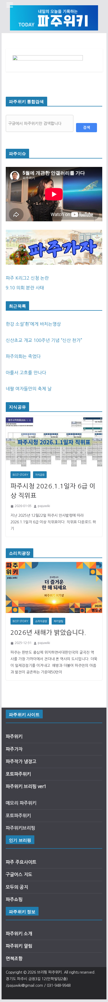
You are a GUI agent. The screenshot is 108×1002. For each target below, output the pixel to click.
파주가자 (14, 749)
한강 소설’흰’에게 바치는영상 (33, 324)
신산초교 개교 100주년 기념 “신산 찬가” (44, 340)
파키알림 (58, 621)
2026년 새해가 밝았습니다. (48, 632)
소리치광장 (41, 621)
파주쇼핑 (14, 899)
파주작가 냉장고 (21, 761)
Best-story (20, 474)
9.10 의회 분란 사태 (25, 287)
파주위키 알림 (19, 946)
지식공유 (40, 474)
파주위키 (14, 736)
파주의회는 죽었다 (23, 356)
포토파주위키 (18, 774)
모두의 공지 (17, 887)
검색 (86, 127)
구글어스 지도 (19, 874)
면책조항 (14, 958)
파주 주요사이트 (21, 862)
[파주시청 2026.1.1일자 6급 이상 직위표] (54, 441)
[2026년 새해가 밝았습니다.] (54, 587)
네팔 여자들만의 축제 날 (29, 388)
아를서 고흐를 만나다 (26, 372)
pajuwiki (44, 506)
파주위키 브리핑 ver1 (26, 786)
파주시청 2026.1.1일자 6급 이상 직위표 (52, 491)
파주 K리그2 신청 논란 (27, 278)
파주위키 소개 (19, 933)
